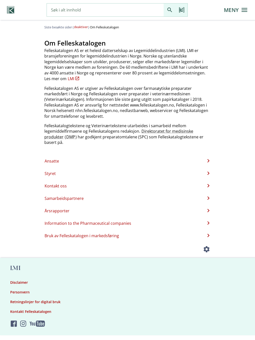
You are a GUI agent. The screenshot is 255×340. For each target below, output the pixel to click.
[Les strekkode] (182, 10)
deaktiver (81, 27)
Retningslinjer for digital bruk (35, 301)
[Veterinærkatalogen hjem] (10, 10)
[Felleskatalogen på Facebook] (14, 324)
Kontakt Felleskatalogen (30, 311)
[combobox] (105, 10)
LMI (71, 78)
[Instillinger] (207, 250)
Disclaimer (19, 282)
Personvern (20, 292)
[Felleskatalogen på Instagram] (23, 324)
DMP (70, 137)
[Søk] (170, 10)
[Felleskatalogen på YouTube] (37, 324)
